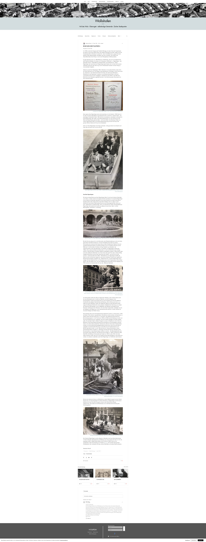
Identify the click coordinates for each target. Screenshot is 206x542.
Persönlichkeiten (89, 453)
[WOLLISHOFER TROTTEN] (85, 473)
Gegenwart (93, 36)
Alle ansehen (126, 466)
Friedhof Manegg (92, 451)
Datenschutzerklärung (64, 540)
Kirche (99, 36)
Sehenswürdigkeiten (112, 36)
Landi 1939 (98, 451)
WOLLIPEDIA (93, 530)
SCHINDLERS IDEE (100, 479)
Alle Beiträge (80, 36)
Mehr (119, 36)
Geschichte (87, 36)
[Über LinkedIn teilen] (88, 457)
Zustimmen (201, 540)
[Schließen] (204, 540)
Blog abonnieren (111, 525)
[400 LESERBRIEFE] (120, 473)
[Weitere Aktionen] (122, 43)
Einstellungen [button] (187, 540)
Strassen (104, 36)
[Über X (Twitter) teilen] (86, 457)
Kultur (84, 453)
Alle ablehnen (194, 540)
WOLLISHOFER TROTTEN (84, 479)
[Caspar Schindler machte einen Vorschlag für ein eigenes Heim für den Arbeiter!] (103, 473)
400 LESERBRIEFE (117, 479)
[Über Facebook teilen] (83, 457)
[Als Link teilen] (91, 457)
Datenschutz (95, 532)
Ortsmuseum (86, 451)
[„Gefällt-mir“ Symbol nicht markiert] (86, 518)
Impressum (90, 532)
